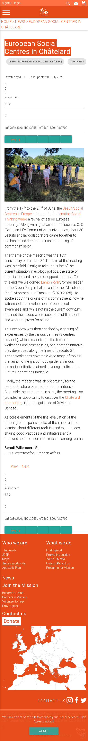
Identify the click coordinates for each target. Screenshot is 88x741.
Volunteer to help (13, 601)
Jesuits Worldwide (13, 563)
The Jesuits (9, 550)
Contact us (14, 613)
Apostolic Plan (11, 568)
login (17, 3)
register (6, 3)
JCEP (5, 555)
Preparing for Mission (60, 568)
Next (25, 466)
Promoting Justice (58, 555)
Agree (44, 731)
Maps (5, 559)
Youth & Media (55, 559)
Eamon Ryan (50, 282)
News (8, 578)
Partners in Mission (14, 597)
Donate (11, 621)
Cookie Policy (80, 732)
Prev (14, 466)
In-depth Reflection (58, 563)
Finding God (54, 550)
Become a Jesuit (12, 593)
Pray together (10, 606)
